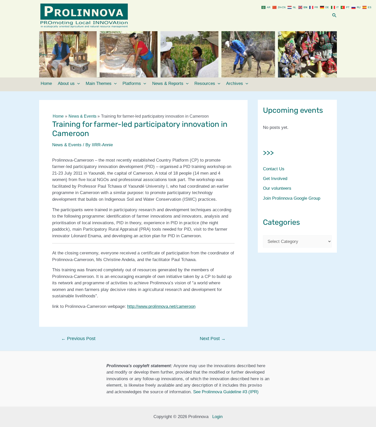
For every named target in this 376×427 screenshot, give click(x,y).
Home (46, 83)
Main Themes (99, 83)
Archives (234, 83)
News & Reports (167, 83)
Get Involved (275, 178)
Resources (204, 83)
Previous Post (78, 338)
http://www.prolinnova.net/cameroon (161, 306)
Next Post (213, 338)
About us (66, 83)
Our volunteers (277, 188)
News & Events (67, 144)
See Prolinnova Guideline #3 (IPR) (226, 391)
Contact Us (273, 168)
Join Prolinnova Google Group (291, 198)
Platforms (132, 83)
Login (217, 416)
